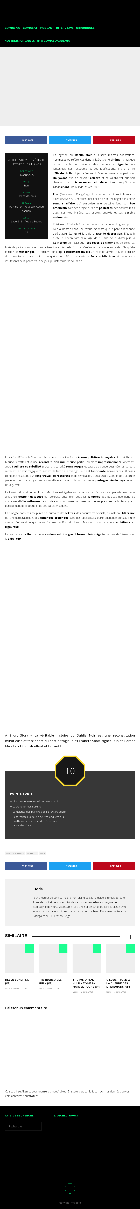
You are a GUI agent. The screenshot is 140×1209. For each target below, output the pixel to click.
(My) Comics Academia (53, 40)
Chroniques (85, 27)
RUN (43, 853)
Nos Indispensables (20, 40)
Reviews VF (66, 97)
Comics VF (30, 27)
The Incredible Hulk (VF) (50, 981)
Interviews (65, 27)
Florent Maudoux (15, 853)
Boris (49, 97)
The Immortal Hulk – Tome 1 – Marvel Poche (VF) (86, 983)
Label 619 (32, 853)
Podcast (47, 27)
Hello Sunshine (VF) (17, 981)
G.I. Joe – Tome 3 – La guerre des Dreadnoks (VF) (119, 983)
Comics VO (12, 27)
